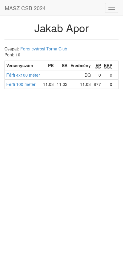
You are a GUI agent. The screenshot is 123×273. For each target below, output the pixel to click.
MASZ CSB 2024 (25, 8)
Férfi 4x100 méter (23, 75)
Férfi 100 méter (21, 84)
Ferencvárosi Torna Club (43, 49)
